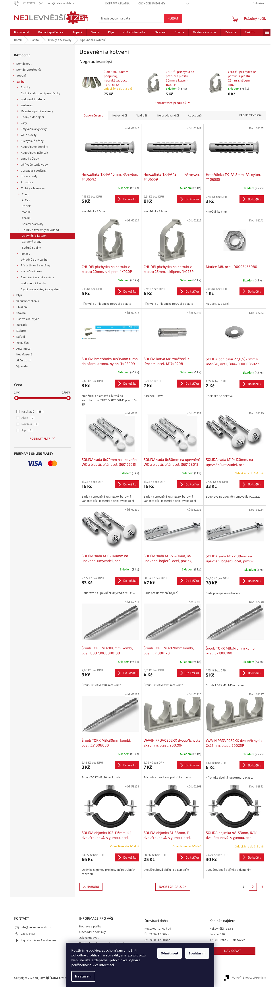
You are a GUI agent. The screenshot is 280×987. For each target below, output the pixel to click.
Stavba (21, 313)
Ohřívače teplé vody (34, 165)
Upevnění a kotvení (34, 236)
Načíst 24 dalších (172, 886)
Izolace (25, 254)
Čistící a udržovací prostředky (40, 93)
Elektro (21, 331)
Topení (21, 76)
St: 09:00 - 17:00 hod (157, 940)
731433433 (28, 934)
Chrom (26, 218)
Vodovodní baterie (33, 99)
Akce (27, 418)
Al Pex (26, 200)
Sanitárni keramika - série (37, 277)
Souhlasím (197, 953)
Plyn (19, 295)
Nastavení (83, 976)
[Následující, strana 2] (253, 887)
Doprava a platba (117, 4)
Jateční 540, (218, 934)
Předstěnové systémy (35, 265)
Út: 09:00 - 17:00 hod (157, 934)
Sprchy (25, 87)
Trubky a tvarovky (33, 188)
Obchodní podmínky (151, 4)
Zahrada (21, 325)
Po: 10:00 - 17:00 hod (158, 929)
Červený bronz (31, 242)
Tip (26, 430)
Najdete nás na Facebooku (38, 940)
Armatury (27, 182)
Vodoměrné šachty (33, 283)
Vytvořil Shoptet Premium (249, 978)
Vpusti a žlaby (30, 159)
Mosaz (26, 212)
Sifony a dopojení (32, 117)
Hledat (173, 18)
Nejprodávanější (168, 115)
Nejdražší (142, 115)
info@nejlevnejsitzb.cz (36, 927)
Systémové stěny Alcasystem (40, 289)
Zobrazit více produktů (170, 103)
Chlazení (21, 307)
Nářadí (20, 337)
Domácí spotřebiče (29, 70)
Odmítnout (169, 953)
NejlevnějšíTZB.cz (221, 929)
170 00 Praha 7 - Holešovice (227, 940)
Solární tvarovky (32, 224)
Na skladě (31, 411)
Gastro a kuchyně (27, 319)
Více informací (103, 965)
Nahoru (93, 886)
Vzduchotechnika (27, 301)
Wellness (27, 105)
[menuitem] (22, 32)
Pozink (26, 206)
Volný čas (22, 343)
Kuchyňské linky (31, 271)
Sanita (20, 82)
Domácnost (23, 64)
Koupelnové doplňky (34, 147)
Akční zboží (23, 360)
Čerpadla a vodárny (33, 171)
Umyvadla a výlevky (34, 129)
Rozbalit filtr (40, 438)
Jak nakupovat (88, 938)
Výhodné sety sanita (34, 260)
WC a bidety (29, 135)
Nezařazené (24, 354)
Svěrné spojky (31, 248)
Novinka (29, 424)
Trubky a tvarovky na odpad (40, 230)
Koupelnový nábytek (34, 153)
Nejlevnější (119, 115)
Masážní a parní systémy (37, 111)
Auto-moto (23, 349)
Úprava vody (29, 176)
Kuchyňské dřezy (32, 141)
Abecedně (195, 115)
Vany (24, 123)
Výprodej (22, 366)
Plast (25, 194)
